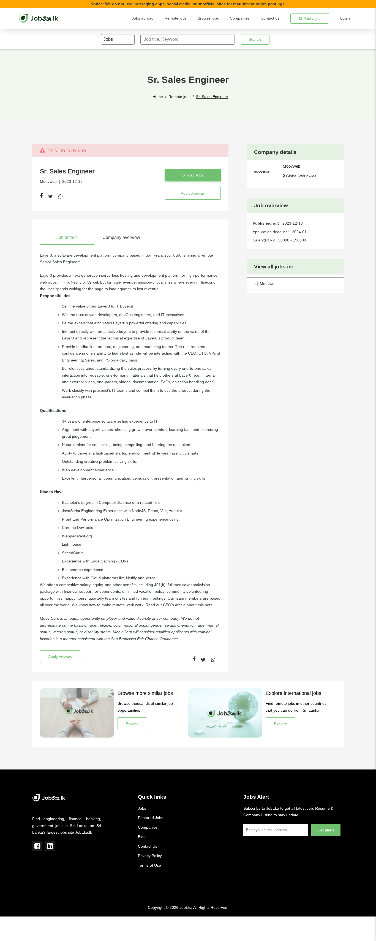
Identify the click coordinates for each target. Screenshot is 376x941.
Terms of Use (149, 865)
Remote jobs (176, 18)
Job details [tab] (67, 237)
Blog (142, 836)
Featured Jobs (150, 817)
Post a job (311, 18)
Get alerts (325, 830)
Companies (240, 18)
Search (255, 39)
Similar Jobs (192, 175)
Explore (280, 724)
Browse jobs (208, 18)
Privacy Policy (150, 855)
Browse (132, 724)
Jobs (142, 808)
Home (157, 96)
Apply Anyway (193, 193)
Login (345, 18)
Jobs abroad (143, 18)
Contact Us (147, 846)
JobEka (185, 907)
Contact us (270, 18)
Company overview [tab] (121, 237)
